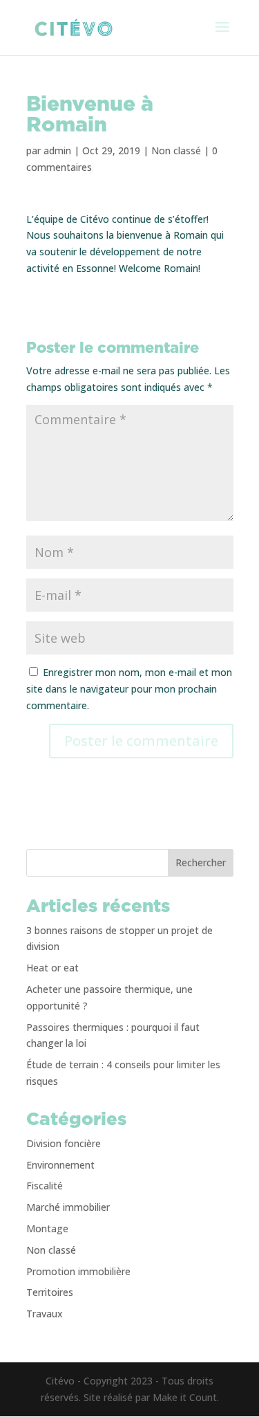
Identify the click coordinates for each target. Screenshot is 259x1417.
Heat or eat (52, 967)
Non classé (176, 150)
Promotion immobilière (78, 1271)
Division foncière (63, 1143)
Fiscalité (44, 1185)
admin (57, 150)
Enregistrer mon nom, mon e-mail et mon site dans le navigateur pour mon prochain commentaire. (129, 689)
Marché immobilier (68, 1207)
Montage (47, 1228)
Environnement (60, 1164)
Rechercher (200, 862)
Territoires (49, 1292)
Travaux (44, 1313)
